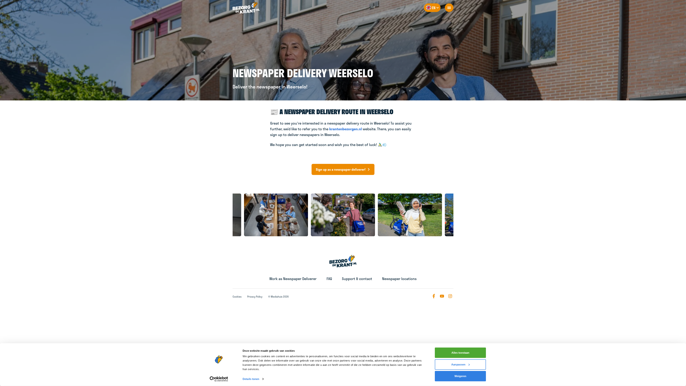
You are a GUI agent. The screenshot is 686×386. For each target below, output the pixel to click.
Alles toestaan (460, 352)
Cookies (237, 296)
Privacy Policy (254, 296)
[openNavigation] (449, 7)
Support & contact (357, 278)
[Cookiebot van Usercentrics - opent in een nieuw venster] (219, 379)
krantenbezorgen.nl (345, 129)
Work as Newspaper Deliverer (293, 278)
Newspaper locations (399, 278)
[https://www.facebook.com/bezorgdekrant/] (434, 296)
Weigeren (460, 376)
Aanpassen (458, 364)
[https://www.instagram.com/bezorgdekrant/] (450, 296)
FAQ (329, 278)
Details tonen (251, 378)
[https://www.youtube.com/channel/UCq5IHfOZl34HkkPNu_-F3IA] (442, 296)
